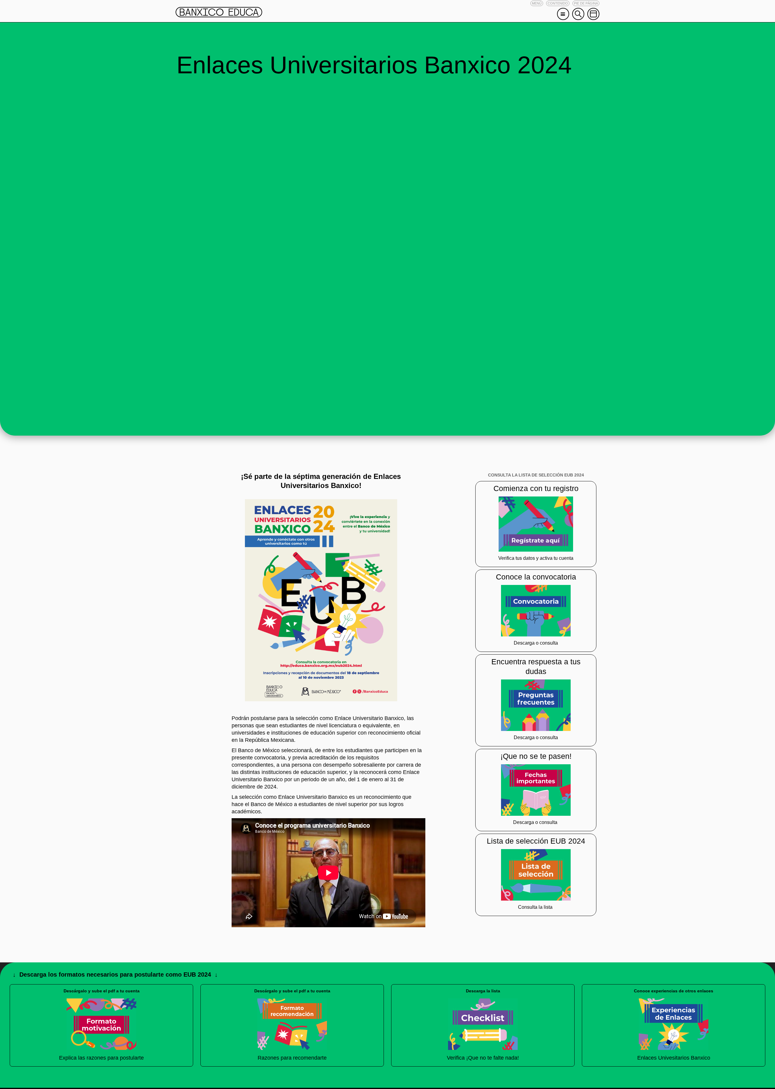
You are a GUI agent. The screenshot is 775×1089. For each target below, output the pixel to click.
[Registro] (536, 524)
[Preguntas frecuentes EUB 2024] (536, 704)
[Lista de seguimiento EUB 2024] (483, 1024)
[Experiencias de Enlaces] (673, 1024)
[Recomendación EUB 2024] (292, 1024)
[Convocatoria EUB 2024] (536, 610)
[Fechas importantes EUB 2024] (536, 789)
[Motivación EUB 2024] (101, 1024)
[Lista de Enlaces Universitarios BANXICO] (536, 874)
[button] (536, 3)
